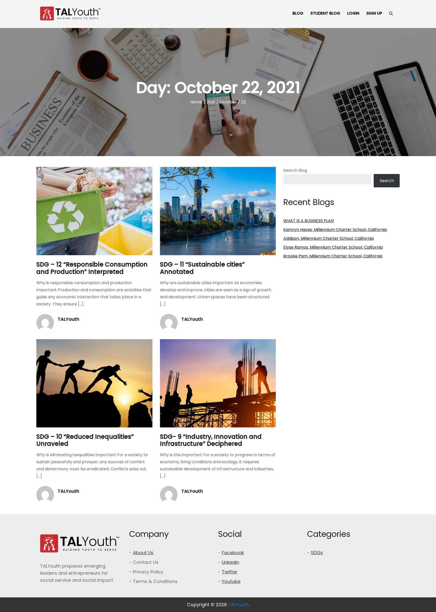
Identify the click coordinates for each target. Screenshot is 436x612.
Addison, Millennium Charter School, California (328, 238)
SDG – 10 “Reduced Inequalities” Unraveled (85, 440)
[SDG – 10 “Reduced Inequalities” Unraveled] (94, 383)
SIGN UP (374, 13)
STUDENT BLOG (325, 13)
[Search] (391, 13)
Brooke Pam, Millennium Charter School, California (332, 256)
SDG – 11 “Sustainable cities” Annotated (202, 268)
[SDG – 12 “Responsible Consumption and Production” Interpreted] (94, 211)
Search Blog (295, 170)
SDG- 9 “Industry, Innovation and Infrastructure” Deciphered (211, 440)
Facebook (233, 552)
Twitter (229, 572)
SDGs (317, 552)
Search (387, 181)
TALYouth (68, 319)
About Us (143, 552)
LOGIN (353, 13)
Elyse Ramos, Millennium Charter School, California (333, 247)
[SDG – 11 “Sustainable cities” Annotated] (218, 211)
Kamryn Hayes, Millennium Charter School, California (335, 229)
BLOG (297, 13)
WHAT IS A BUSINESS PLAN (308, 221)
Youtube (231, 581)
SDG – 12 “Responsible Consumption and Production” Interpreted (92, 268)
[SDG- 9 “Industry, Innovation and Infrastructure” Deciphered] (218, 383)
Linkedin (230, 562)
